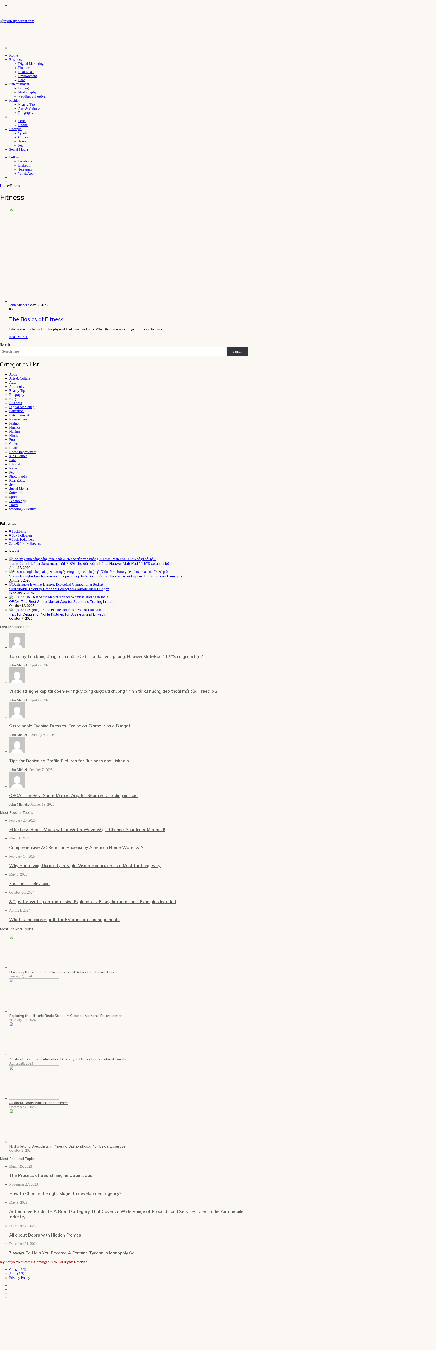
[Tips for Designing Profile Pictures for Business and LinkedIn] (55, 610)
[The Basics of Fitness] (94, 301)
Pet (20, 145)
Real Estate (26, 72)
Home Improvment (22, 452)
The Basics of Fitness (36, 319)
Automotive (17, 386)
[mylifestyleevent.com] (17, 21)
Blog (12, 399)
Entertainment (19, 84)
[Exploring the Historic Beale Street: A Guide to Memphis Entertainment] (34, 1011)
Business (15, 59)
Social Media (18, 149)
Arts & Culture (29, 108)
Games (23, 137)
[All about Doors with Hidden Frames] (34, 1098)
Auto (12, 382)
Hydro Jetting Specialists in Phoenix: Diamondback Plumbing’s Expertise (67, 1146)
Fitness (14, 117)
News (13, 468)
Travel (22, 141)
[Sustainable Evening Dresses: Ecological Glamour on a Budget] (56, 584)
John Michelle (19, 305)
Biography (25, 113)
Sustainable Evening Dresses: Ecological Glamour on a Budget (59, 589)
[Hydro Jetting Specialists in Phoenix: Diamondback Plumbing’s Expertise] (34, 1142)
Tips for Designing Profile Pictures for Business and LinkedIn (58, 614)
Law (21, 80)
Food (22, 121)
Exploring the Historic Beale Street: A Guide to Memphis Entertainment (66, 1015)
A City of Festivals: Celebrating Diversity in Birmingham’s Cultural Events (67, 1059)
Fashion (14, 100)
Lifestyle (15, 129)
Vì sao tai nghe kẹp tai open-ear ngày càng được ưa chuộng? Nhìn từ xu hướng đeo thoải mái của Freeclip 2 (96, 576)
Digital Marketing (31, 64)
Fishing (23, 88)
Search (5, 344)
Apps (13, 374)
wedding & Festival (32, 96)
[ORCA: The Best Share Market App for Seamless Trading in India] (58, 597)
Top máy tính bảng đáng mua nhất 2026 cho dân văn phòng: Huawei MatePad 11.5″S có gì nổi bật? (91, 563)
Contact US (17, 1269)
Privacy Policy (19, 1278)
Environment (27, 76)
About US (16, 1274)
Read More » (18, 337)
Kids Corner (18, 456)
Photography (27, 92)
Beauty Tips (26, 104)
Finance (24, 68)
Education (16, 411)
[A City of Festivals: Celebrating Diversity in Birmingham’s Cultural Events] (34, 1055)
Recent (14, 551)
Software (15, 493)
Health (23, 125)
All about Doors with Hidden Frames (38, 1102)
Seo (12, 484)
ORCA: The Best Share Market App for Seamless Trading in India (61, 601)
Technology (17, 501)
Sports (22, 133)
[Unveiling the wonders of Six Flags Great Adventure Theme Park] (34, 968)
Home (13, 55)
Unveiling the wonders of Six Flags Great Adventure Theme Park (61, 972)
